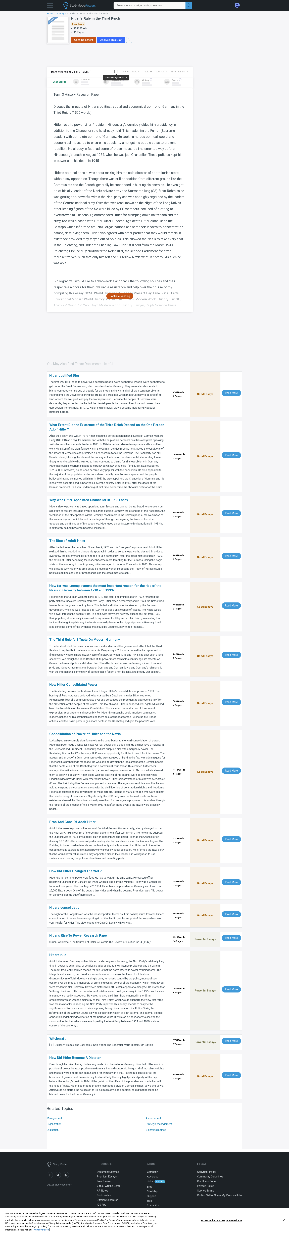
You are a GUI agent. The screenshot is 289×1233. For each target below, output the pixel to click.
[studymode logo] (86, 5)
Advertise (152, 1176)
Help (150, 1200)
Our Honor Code (206, 1181)
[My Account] (238, 5)
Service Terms (205, 1190)
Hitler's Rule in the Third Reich (95, 18)
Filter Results (178, 71)
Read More (231, 393)
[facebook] (51, 1177)
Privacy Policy (205, 1186)
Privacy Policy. (41, 1229)
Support (151, 1196)
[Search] (188, 5)
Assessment (153, 1118)
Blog (149, 1186)
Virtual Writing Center (109, 1186)
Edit (134, 71)
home (50, 13)
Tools (146, 71)
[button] (50, 6)
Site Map (152, 1191)
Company (152, 1171)
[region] (144, 1220)
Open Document (83, 39)
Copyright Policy (206, 1171)
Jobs (150, 1181)
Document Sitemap (108, 1171)
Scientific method (156, 1129)
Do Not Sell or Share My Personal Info (221, 1220)
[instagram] (66, 1177)
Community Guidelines (210, 1176)
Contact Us (153, 1205)
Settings (160, 71)
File (124, 71)
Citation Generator (107, 1200)
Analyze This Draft (111, 39)
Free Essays (104, 1181)
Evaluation (53, 1129)
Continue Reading (120, 296)
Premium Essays (107, 1176)
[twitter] (59, 1177)
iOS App (101, 1204)
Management (54, 1118)
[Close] (283, 1220)
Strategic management (159, 1124)
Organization (54, 1124)
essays (61, 13)
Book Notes (104, 1195)
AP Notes (102, 1190)
